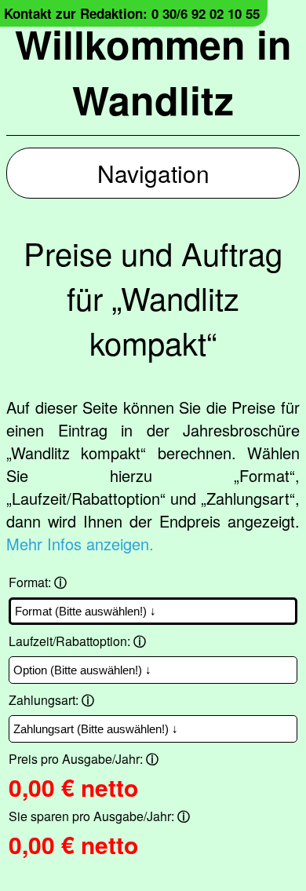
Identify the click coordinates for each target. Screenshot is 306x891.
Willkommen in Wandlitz (153, 71)
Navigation (153, 173)
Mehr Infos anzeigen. (80, 543)
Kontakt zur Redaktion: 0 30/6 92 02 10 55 (132, 13)
